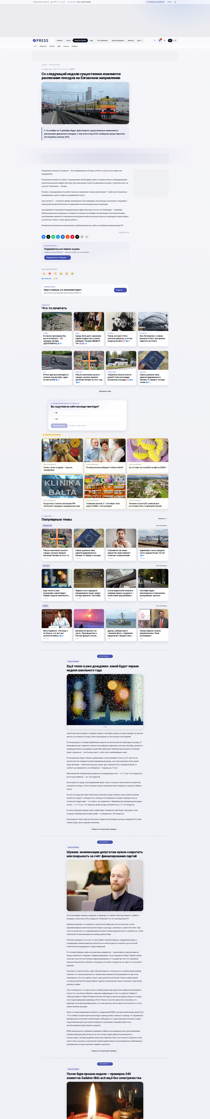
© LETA (71, 69)
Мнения (131, 40)
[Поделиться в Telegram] (58, 237)
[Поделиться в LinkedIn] (63, 237)
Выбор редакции (118, 40)
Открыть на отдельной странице (105, 829)
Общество (43, 46)
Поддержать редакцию (155, 2)
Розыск (66, 46)
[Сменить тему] (165, 40)
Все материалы (162, 525)
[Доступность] (175, 2)
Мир (91, 40)
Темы (35, 46)
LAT (175, 40)
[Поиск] (154, 40)
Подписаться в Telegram (57, 258)
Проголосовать (59, 426)
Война (45, 606)
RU (170, 40)
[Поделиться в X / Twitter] (48, 237)
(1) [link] (124, 341)
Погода (52, 46)
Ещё (138, 40)
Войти (170, 2)
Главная (59, 40)
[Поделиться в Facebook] (44, 237)
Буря (58, 46)
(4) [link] (80, 343)
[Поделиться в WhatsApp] (53, 237)
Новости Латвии (80, 40)
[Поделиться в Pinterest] (72, 237)
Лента (68, 40)
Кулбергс (75, 46)
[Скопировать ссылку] (87, 237)
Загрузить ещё (105, 391)
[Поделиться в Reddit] (68, 237)
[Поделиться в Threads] (77, 237)
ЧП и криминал (102, 40)
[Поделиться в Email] (82, 237)
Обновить (162, 518)
